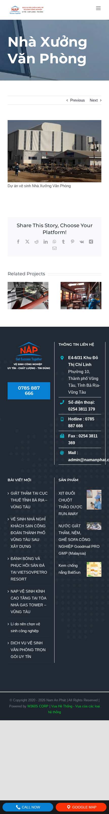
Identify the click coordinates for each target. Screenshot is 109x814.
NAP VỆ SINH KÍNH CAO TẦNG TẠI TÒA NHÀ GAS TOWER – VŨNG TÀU (28, 601)
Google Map (83, 807)
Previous (77, 100)
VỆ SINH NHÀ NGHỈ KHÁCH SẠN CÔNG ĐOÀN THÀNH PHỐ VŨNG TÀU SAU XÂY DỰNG (28, 533)
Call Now (30, 807)
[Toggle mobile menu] (98, 8)
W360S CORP (37, 706)
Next (94, 100)
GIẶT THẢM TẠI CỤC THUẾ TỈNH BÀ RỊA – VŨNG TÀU (29, 500)
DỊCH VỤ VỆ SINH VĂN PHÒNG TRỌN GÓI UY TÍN (28, 650)
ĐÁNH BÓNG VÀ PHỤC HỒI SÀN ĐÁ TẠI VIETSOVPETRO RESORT (29, 568)
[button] (11, 295)
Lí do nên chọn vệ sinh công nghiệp (25, 627)
